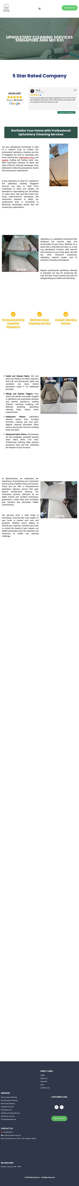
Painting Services (6, 1110)
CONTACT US (44, 1088)
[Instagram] (62, 1107)
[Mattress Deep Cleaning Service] (39, 314)
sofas (32, 157)
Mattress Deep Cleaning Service (39, 321)
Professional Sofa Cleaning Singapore (13, 323)
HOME (42, 1075)
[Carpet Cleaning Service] (65, 314)
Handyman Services (7, 1107)
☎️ (2, 1132)
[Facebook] (56, 1107)
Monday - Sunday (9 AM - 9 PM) (11, 1166)
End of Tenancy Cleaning (9, 1097)
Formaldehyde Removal (8, 1119)
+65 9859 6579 (7, 1132)
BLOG (42, 1085)
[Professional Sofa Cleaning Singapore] (13, 314)
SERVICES (43, 1081)
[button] (39, 8)
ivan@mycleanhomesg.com (12, 1135)
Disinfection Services (8, 1116)
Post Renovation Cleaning (9, 1100)
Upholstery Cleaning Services (10, 1113)
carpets (5, 160)
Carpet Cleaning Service (66, 321)
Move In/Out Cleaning (8, 1103)
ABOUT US (43, 1078)
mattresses (24, 157)
